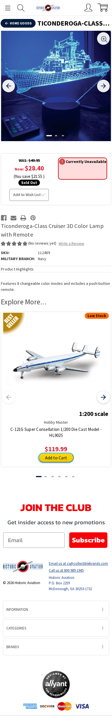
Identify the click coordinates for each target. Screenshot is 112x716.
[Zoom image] (103, 38)
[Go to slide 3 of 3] (62, 135)
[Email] (13, 218)
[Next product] (103, 397)
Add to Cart (56, 457)
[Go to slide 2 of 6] (45, 476)
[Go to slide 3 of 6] (52, 476)
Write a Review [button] (71, 243)
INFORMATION (17, 609)
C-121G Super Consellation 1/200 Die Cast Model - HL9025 (56, 432)
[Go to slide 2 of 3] (56, 135)
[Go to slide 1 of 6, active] (38, 476)
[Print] (23, 218)
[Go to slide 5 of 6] (66, 476)
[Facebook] (4, 218)
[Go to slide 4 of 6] (59, 476)
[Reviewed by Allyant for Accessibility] (56, 684)
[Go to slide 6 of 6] (73, 476)
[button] (56, 662)
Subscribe (88, 540)
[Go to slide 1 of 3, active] (49, 135)
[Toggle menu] (5, 8)
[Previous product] (8, 397)
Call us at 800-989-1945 (66, 570)
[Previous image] (8, 86)
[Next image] (103, 86)
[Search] (21, 8)
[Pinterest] (33, 218)
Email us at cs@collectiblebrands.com (78, 563)
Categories (16, 628)
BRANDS (12, 646)
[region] (56, 86)
